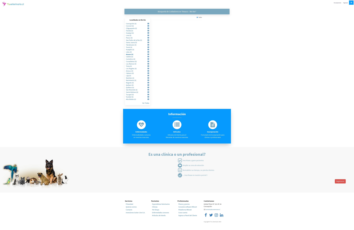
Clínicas (154, 207)
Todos (200, 17)
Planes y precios (184, 204)
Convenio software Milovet (187, 207)
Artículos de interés (159, 215)
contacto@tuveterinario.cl (213, 209)
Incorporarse (337, 3)
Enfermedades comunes (160, 213)
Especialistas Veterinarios (161, 204)
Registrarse (340, 181)
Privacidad (129, 204)
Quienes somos (131, 207)
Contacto (129, 210)
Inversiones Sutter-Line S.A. (135, 213)
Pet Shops (155, 210)
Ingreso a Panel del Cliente (187, 215)
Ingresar (345, 3)
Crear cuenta (182, 213)
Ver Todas (145, 103)
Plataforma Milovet (185, 210)
